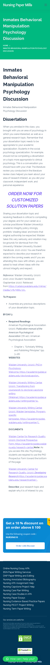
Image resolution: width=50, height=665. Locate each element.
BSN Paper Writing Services (17, 572)
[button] (20, 659)
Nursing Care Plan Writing (16, 590)
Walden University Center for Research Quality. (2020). (27, 473)
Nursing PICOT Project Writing (18, 605)
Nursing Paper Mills (17, 4)
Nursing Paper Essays (14, 597)
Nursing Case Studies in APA (17, 594)
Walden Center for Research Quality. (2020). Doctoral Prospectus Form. (27, 440)
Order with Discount (25, 546)
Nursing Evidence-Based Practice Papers (24, 601)
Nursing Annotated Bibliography (19, 579)
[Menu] (45, 5)
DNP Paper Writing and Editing (18, 575)
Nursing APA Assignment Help (18, 583)
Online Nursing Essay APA (16, 568)
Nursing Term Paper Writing (17, 608)
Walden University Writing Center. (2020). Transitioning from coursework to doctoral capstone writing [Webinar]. (26, 390)
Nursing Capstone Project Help (19, 586)
